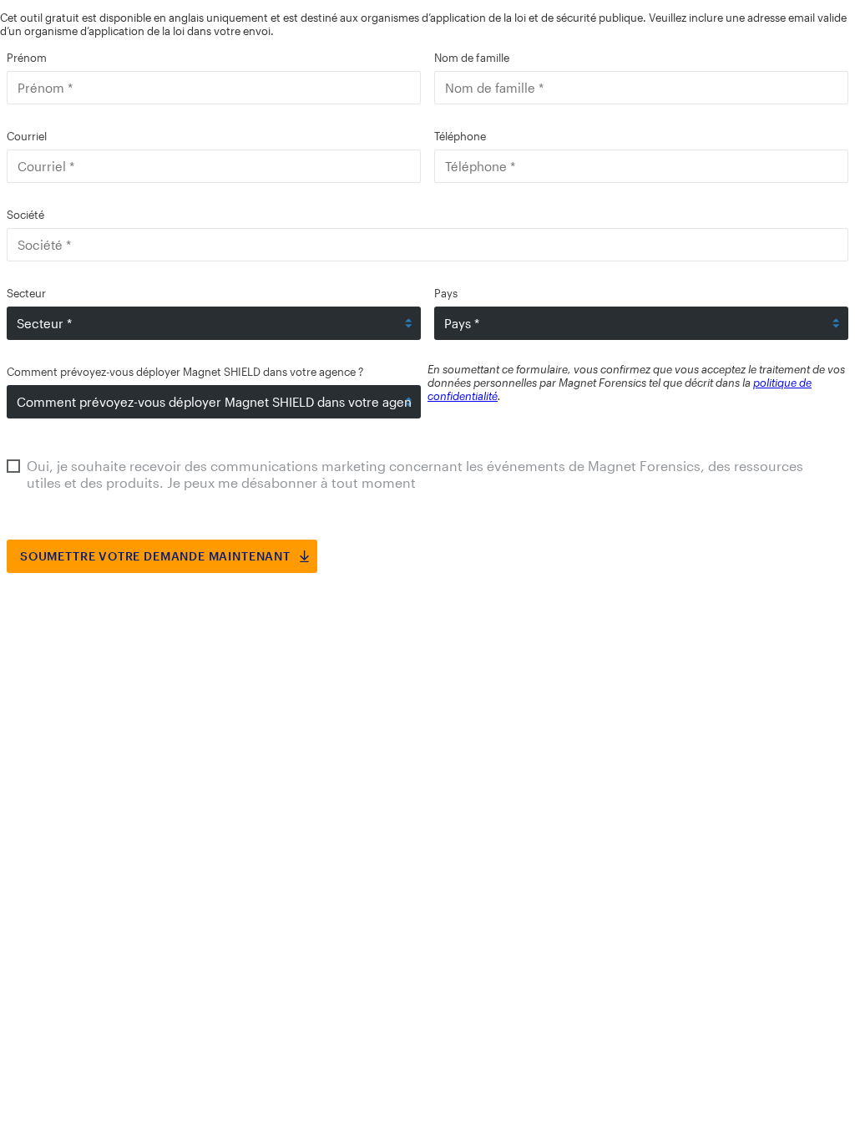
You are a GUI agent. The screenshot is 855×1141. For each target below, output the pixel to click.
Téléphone (460, 136)
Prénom (27, 57)
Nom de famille (471, 57)
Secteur (26, 293)
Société (25, 214)
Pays (446, 293)
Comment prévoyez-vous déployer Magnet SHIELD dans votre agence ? (185, 371)
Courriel (27, 136)
